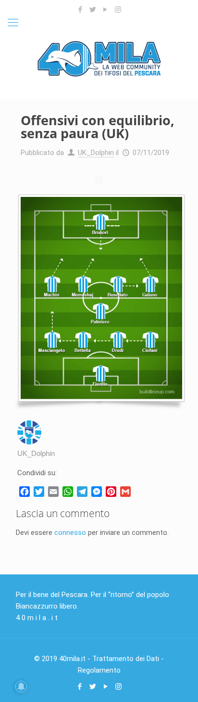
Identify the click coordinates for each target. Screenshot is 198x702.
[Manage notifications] (21, 686)
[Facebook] (80, 9)
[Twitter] (93, 9)
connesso (70, 532)
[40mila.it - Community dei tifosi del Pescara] (99, 58)
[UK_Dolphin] (29, 442)
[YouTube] (105, 9)
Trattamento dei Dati (125, 658)
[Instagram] (118, 9)
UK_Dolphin (96, 152)
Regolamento (99, 670)
